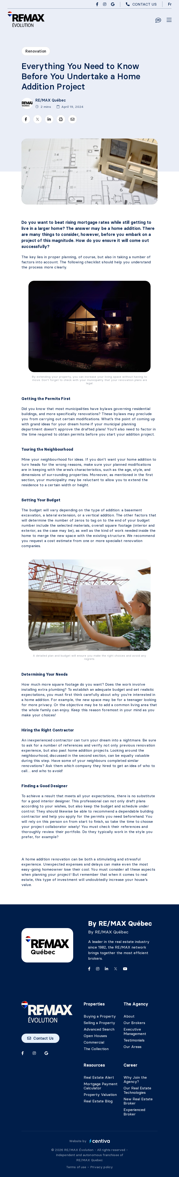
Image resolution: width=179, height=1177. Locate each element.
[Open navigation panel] (169, 20)
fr (170, 4)
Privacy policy (101, 1167)
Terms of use (76, 1167)
